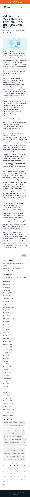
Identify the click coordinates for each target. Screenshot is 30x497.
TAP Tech (7, 30)
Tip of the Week (20, 456)
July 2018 (6, 355)
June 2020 (6, 315)
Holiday (12, 439)
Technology (12, 456)
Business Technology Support (12, 277)
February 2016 (7, 412)
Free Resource (7, 436)
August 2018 (7, 352)
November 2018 (8, 347)
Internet (24, 439)
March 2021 (6, 290)
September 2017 (8, 375)
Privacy (18, 447)
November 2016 (8, 404)
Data (13, 433)
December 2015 (8, 415)
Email (23, 433)
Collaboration (17, 428)
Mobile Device (7, 445)
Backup (15, 422)
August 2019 (7, 321)
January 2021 (7, 296)
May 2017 (6, 386)
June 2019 (6, 327)
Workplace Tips (21, 459)
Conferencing (16, 430)
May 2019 (6, 330)
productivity (7, 450)
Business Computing (15, 425)
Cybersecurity (7, 433)
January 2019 (7, 341)
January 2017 (7, 398)
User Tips (10, 459)
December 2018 (8, 344)
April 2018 (6, 361)
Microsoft (23, 442)
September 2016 (8, 409)
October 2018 (7, 350)
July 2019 (6, 324)
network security (22, 445)
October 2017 (7, 372)
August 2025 (7, 287)
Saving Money (7, 453)
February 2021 (7, 293)
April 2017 (6, 389)
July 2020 (6, 313)
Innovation (18, 439)
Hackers (19, 436)
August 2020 (7, 310)
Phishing (13, 447)
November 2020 (8, 301)
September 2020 (8, 307)
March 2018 (6, 364)
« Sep (4, 484)
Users (5, 459)
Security (14, 453)
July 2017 (6, 381)
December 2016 (8, 401)
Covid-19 (23, 430)
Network (14, 445)
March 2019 (6, 335)
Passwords (6, 447)
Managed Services (14, 442)
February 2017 (7, 395)
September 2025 (8, 284)
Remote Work (21, 450)
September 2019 (8, 318)
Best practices (22, 422)
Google (14, 436)
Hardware (6, 439)
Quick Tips (13, 450)
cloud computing (8, 428)
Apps (10, 422)
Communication (8, 430)
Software (6, 456)
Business (6, 425)
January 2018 (7, 367)
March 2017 (6, 392)
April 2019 (6, 332)
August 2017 (7, 378)
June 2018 (6, 358)
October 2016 (7, 406)
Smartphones (21, 453)
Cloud (22, 425)
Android (6, 422)
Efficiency (18, 433)
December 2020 (8, 298)
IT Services (6, 442)
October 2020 (7, 304)
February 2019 (7, 338)
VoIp (15, 459)
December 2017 (8, 369)
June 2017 (6, 384)
